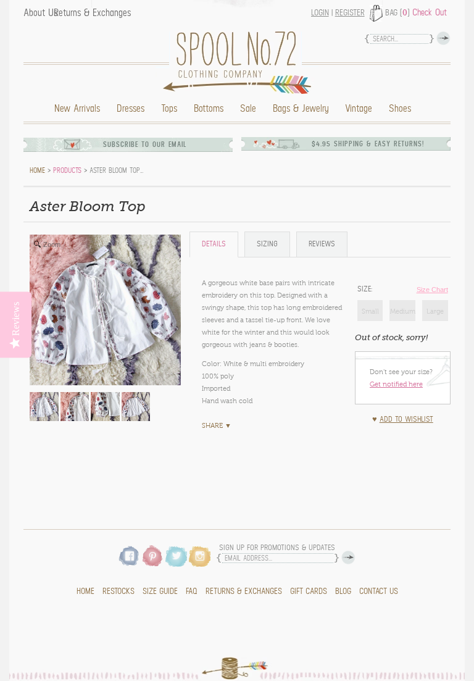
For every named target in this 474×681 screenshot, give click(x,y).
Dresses (130, 109)
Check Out (429, 12)
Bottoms (208, 109)
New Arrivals (77, 109)
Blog (343, 591)
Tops (169, 109)
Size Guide (160, 591)
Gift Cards (308, 591)
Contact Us (378, 591)
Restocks (118, 591)
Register (350, 13)
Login (320, 13)
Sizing (267, 244)
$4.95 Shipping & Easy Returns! (368, 144)
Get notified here (396, 384)
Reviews (322, 244)
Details (214, 244)
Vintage (358, 109)
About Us (40, 13)
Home (240, 62)
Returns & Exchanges (92, 13)
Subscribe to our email (145, 144)
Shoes (400, 109)
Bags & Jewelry (300, 109)
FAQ (192, 591)
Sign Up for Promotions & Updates (277, 548)
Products (67, 170)
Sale (248, 109)
